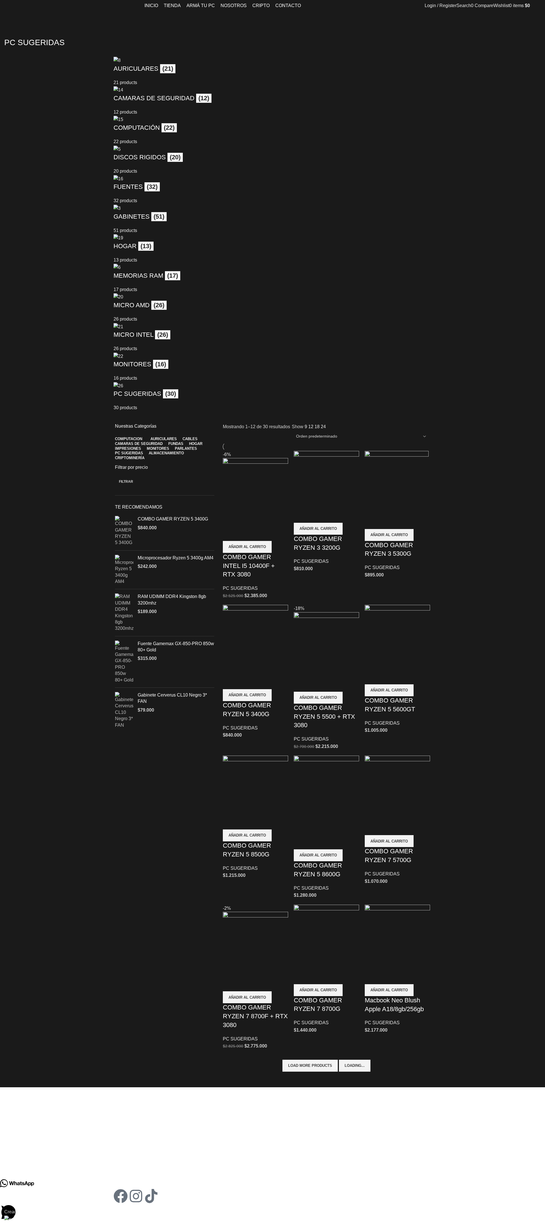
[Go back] (11, 30)
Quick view (245, 534)
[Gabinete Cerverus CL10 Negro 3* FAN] (124, 710)
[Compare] (230, 534)
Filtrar (126, 482)
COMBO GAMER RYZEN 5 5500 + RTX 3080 (324, 716)
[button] (247, 547)
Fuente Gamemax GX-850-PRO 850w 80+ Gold (176, 646)
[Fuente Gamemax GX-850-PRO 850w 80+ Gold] (124, 662)
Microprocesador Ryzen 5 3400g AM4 (175, 557)
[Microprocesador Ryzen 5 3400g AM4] (124, 570)
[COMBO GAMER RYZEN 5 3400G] (124, 531)
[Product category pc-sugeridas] (272, 234)
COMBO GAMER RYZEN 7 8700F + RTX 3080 (255, 1016)
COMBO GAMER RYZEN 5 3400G (173, 519)
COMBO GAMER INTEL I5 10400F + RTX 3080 (249, 565)
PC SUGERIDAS (240, 588)
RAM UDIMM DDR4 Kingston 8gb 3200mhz (172, 599)
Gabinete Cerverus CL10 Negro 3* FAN (172, 698)
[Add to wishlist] (260, 534)
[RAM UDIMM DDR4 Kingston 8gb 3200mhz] (124, 612)
